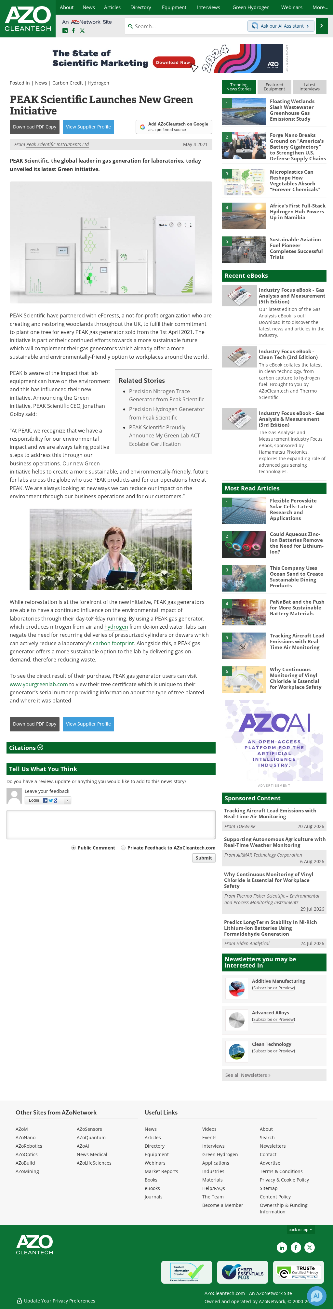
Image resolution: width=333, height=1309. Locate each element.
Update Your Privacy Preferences (59, 1301)
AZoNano (25, 1137)
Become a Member (222, 1205)
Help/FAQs (213, 1188)
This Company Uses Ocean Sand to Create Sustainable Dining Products (296, 577)
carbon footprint (113, 643)
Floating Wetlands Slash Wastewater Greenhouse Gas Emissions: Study (292, 110)
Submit (204, 858)
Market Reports (161, 1171)
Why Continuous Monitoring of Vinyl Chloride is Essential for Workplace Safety (296, 678)
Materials (212, 1180)
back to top (298, 1229)
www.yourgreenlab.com (39, 684)
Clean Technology (271, 1044)
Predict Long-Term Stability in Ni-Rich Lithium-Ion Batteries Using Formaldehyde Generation (270, 928)
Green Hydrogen (220, 1154)
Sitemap (269, 1188)
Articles (153, 1137)
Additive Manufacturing (278, 981)
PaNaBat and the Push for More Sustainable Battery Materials (297, 607)
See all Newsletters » (248, 1075)
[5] (244, 249)
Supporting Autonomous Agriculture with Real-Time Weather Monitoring (275, 842)
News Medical (92, 1154)
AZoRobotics (29, 1146)
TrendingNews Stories (238, 87)
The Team (213, 1197)
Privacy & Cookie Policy (284, 1180)
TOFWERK (246, 826)
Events (209, 1137)
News (41, 83)
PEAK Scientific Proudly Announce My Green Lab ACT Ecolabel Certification (164, 435)
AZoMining (27, 1171)
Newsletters (273, 1146)
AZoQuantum (91, 1137)
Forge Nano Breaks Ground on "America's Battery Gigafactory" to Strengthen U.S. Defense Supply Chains (298, 147)
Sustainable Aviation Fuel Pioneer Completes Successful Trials (296, 248)
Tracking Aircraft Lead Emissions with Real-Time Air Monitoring (297, 641)
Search (267, 1137)
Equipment (157, 1154)
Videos (209, 1129)
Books (151, 1180)
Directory (155, 1146)
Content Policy (275, 1197)
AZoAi (83, 1146)
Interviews (213, 1146)
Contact (268, 1154)
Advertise (270, 1163)
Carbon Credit (67, 83)
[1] (244, 111)
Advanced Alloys (270, 1012)
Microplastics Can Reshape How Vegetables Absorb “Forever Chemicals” (295, 180)
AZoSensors (89, 1129)
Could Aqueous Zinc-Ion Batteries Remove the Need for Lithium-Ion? (297, 543)
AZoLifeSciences (94, 1163)
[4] (244, 215)
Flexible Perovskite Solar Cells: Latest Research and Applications (293, 509)
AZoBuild (25, 1163)
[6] (244, 679)
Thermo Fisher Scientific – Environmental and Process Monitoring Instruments (271, 899)
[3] (244, 182)
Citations (23, 748)
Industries (213, 1171)
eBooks (152, 1188)
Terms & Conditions (281, 1171)
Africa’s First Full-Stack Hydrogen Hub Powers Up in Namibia (298, 211)
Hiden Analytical (253, 943)
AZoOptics (27, 1154)
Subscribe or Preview (273, 988)
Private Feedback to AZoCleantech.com (171, 848)
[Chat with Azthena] (316, 1296)
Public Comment (96, 848)
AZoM (22, 1129)
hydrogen (116, 626)
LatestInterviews (310, 87)
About (266, 1129)
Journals (154, 1197)
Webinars (155, 1163)
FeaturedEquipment (274, 87)
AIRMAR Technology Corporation (269, 855)
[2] (244, 145)
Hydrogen (98, 83)
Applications (215, 1163)
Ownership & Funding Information (284, 1208)
